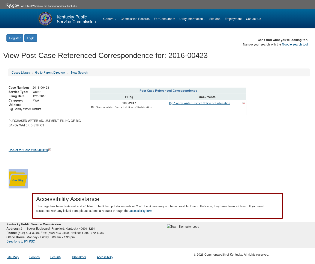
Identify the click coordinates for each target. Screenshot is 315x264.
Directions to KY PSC (20, 241)
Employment (233, 19)
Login (30, 38)
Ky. (12, 4)
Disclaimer (79, 257)
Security (55, 257)
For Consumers (164, 19)
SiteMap (214, 19)
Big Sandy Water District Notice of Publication (199, 103)
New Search (79, 72)
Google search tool (295, 44)
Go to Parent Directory (50, 72)
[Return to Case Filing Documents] (18, 178)
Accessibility (105, 257)
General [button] (108, 19)
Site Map (13, 257)
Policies (34, 257)
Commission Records (135, 19)
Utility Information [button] (191, 19)
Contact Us (253, 19)
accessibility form (141, 210)
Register (15, 38)
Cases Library (21, 72)
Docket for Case (28, 150)
